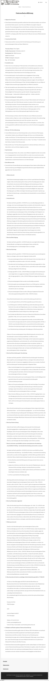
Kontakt (5, 661)
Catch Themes (29, 676)
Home (20, 6)
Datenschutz (6, 665)
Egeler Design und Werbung (23, 675)
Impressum (5, 669)
